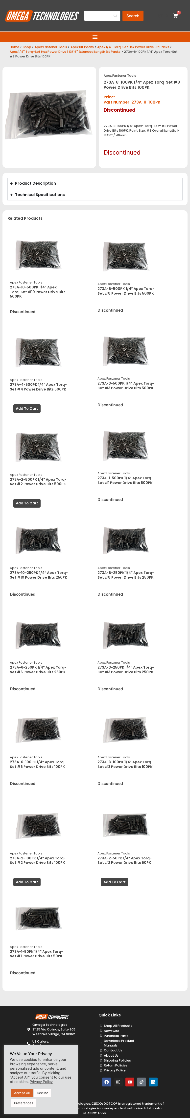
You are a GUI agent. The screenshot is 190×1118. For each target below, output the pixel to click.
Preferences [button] (23, 1103)
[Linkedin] (153, 1082)
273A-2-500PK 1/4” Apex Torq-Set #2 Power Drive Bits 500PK (38, 482)
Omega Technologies (79, 1108)
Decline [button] (42, 1093)
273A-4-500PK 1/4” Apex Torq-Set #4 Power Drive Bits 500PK (38, 387)
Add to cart (27, 408)
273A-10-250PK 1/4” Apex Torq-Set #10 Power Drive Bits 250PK (39, 575)
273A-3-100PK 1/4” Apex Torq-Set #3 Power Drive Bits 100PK (125, 764)
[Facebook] (106, 1082)
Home (14, 47)
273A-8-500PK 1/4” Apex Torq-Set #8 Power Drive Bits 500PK (125, 291)
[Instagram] (118, 1082)
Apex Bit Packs (82, 47)
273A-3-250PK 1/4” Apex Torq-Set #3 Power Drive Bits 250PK (125, 669)
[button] (95, 37)
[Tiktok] (141, 1082)
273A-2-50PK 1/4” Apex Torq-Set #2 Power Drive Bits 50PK (124, 860)
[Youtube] (129, 1082)
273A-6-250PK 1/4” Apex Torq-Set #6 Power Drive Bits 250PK (38, 669)
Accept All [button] (22, 1093)
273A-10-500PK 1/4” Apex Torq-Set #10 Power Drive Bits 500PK (38, 292)
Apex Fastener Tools (51, 47)
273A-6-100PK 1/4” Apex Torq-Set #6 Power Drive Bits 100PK (38, 764)
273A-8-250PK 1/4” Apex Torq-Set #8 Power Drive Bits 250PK (125, 575)
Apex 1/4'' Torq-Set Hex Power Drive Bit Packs (133, 47)
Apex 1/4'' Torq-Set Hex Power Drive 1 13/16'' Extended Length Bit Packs (65, 52)
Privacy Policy (41, 1082)
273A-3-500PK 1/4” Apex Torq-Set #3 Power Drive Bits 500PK (125, 385)
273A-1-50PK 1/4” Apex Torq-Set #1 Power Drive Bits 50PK (36, 954)
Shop (27, 47)
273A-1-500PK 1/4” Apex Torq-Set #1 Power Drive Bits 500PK (125, 480)
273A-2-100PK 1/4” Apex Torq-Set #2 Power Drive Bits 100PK (38, 860)
